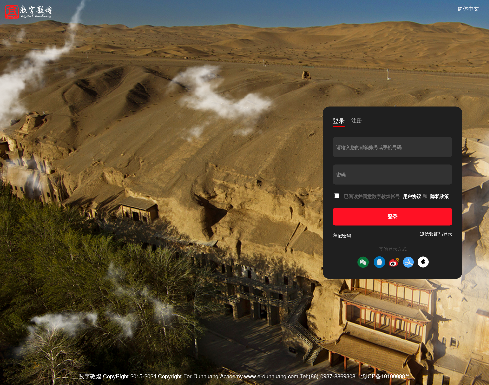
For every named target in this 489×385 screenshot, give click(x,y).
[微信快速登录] (363, 262)
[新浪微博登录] (394, 262)
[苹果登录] (423, 262)
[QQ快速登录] (379, 262)
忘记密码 (342, 235)
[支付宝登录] (408, 262)
